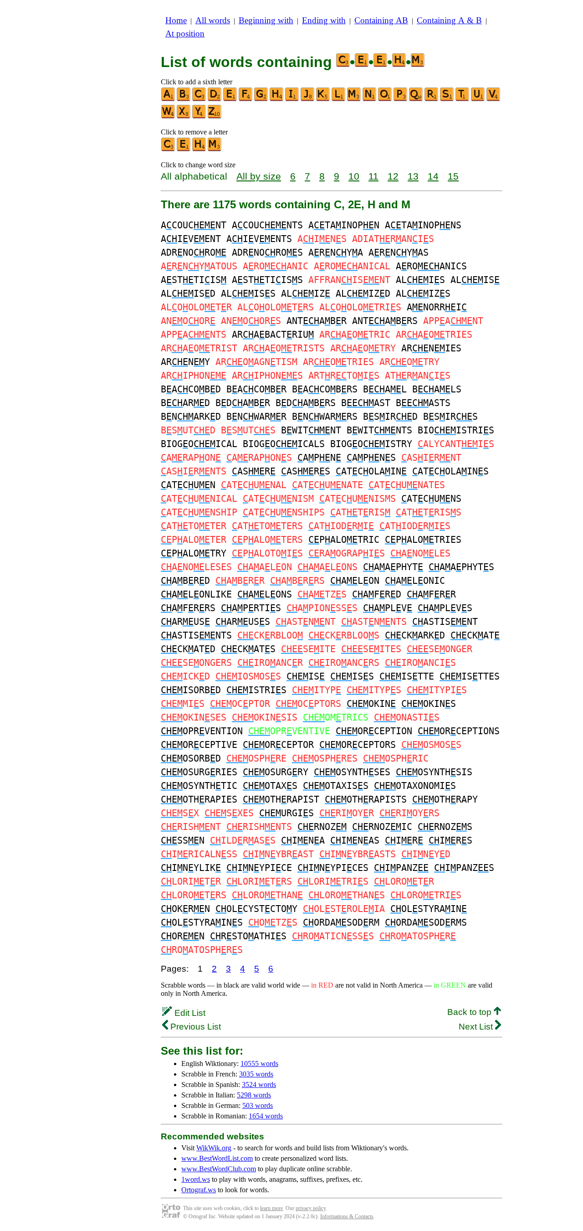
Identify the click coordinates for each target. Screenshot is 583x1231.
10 (353, 176)
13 (413, 176)
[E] (230, 99)
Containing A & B (449, 20)
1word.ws (195, 1179)
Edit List (188, 1013)
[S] (447, 99)
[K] (323, 99)
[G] (261, 99)
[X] (184, 116)
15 (453, 176)
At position (185, 33)
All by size (258, 176)
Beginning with (266, 20)
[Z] (215, 116)
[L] (339, 99)
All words (212, 20)
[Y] (199, 116)
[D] (215, 99)
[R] (432, 99)
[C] (199, 99)
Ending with (324, 20)
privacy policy (311, 1208)
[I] (292, 99)
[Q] (416, 99)
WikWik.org (213, 1148)
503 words (257, 1105)
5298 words (254, 1095)
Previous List (194, 1026)
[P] (401, 99)
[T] (462, 99)
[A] (168, 99)
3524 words (259, 1084)
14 (433, 176)
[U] (478, 99)
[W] (168, 116)
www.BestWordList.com (217, 1158)
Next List (477, 1026)
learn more (271, 1208)
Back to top (470, 1012)
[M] (354, 99)
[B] (184, 99)
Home (176, 20)
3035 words (256, 1074)
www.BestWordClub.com (218, 1169)
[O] (385, 99)
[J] (308, 99)
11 (373, 176)
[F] (246, 99)
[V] (493, 99)
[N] (370, 99)
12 (393, 176)
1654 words (266, 1116)
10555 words (259, 1063)
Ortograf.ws (198, 1190)
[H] (277, 99)
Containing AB (381, 20)
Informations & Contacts (346, 1216)
